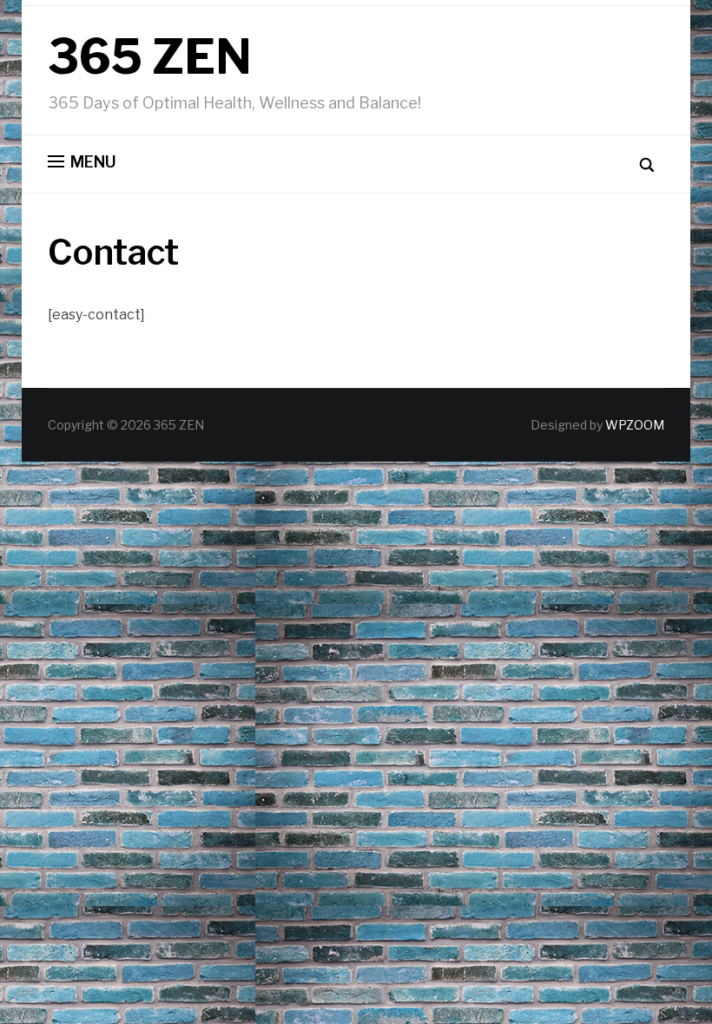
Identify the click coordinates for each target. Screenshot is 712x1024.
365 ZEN (150, 57)
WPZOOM (634, 424)
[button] (82, 162)
